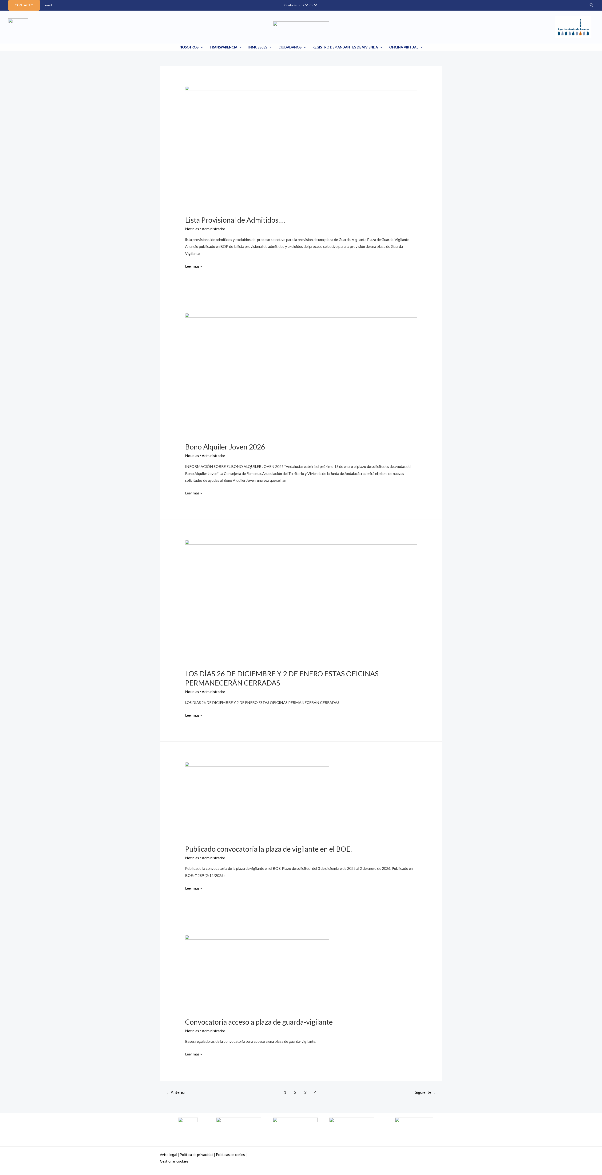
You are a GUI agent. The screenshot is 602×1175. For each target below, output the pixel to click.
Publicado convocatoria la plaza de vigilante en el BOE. (268, 849)
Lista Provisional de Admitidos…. (235, 220)
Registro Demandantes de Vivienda (345, 47)
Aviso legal (168, 1154)
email (48, 5)
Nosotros (188, 47)
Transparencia (223, 47)
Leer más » (193, 265)
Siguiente (425, 1092)
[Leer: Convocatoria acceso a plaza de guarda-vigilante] (257, 972)
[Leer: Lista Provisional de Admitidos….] (301, 147)
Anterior (176, 1092)
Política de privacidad (196, 1154)
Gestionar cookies (174, 1161)
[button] (24, 5)
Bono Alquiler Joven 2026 (225, 446)
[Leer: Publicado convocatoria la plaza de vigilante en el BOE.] (257, 800)
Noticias (192, 228)
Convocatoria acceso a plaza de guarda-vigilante (259, 1022)
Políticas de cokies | (231, 1154)
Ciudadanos (289, 47)
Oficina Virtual (403, 47)
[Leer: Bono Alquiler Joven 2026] (301, 374)
